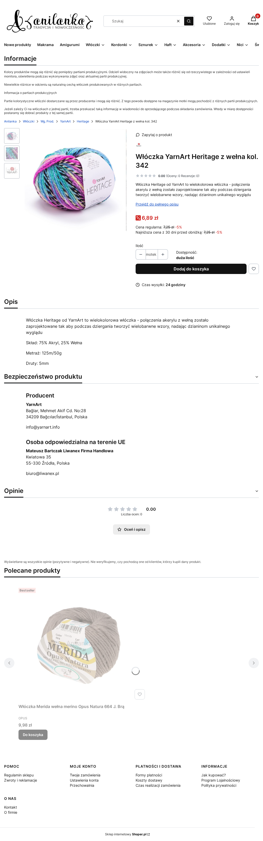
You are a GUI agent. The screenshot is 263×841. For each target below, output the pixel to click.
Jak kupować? (213, 775)
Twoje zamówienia (85, 775)
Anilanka (10, 121)
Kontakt (10, 807)
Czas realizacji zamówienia (158, 785)
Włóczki (28, 121)
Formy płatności (149, 775)
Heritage (83, 121)
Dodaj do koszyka (191, 268)
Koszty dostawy (149, 780)
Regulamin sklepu (19, 775)
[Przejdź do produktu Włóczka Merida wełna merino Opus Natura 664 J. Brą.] (82, 644)
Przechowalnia (82, 785)
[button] (188, 21)
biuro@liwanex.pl (42, 473)
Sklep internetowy (125, 834)
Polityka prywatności (218, 785)
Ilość (139, 245)
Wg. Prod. (47, 121)
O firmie (10, 812)
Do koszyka (33, 734)
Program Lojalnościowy (220, 780)
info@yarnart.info (43, 427)
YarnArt (65, 121)
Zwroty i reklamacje (20, 780)
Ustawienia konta (84, 780)
